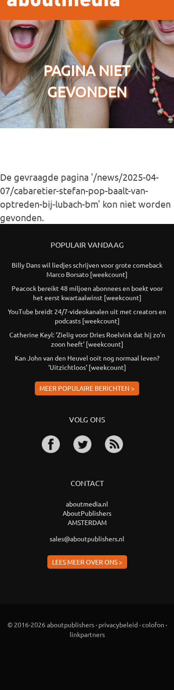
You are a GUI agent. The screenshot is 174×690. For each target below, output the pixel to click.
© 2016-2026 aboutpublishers (50, 624)
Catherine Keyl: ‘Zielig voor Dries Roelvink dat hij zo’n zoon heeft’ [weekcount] (87, 339)
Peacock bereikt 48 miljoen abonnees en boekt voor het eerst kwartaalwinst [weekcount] (87, 293)
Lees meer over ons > (87, 562)
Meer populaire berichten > (87, 388)
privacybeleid (118, 624)
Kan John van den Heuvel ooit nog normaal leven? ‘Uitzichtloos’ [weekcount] (87, 362)
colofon (153, 624)
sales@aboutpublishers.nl (87, 538)
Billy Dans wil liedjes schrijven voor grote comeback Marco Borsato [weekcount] (87, 269)
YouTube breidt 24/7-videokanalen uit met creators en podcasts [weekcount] (87, 316)
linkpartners (87, 634)
